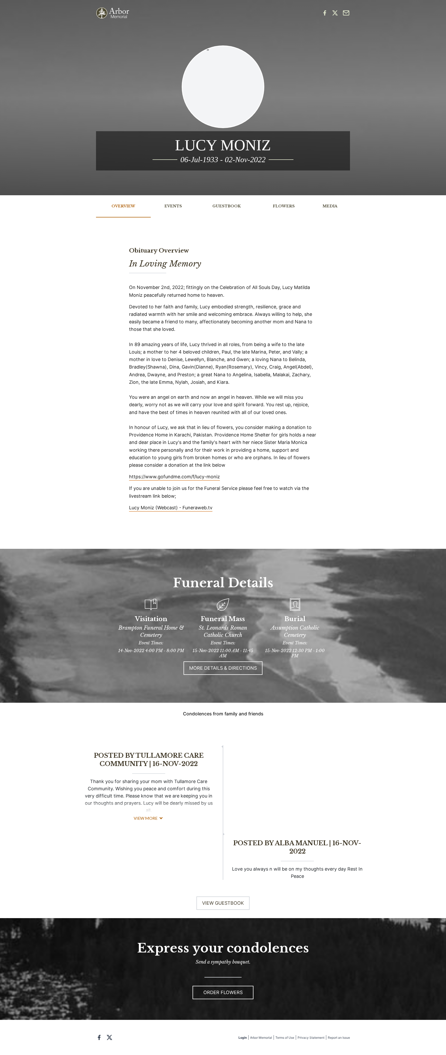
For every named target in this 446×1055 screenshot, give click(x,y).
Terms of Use (284, 1038)
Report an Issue (339, 1038)
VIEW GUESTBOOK (223, 903)
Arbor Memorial (261, 1038)
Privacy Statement (311, 1038)
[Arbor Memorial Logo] (112, 13)
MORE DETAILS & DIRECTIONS (223, 668)
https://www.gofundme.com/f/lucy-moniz (174, 476)
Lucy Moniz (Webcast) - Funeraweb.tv (170, 507)
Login (242, 1038)
